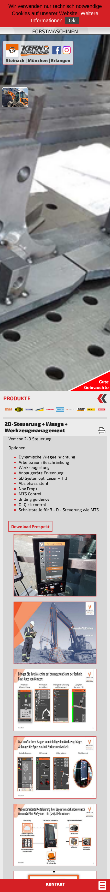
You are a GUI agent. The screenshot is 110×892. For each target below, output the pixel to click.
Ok (72, 20)
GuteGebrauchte (96, 384)
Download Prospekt (30, 526)
